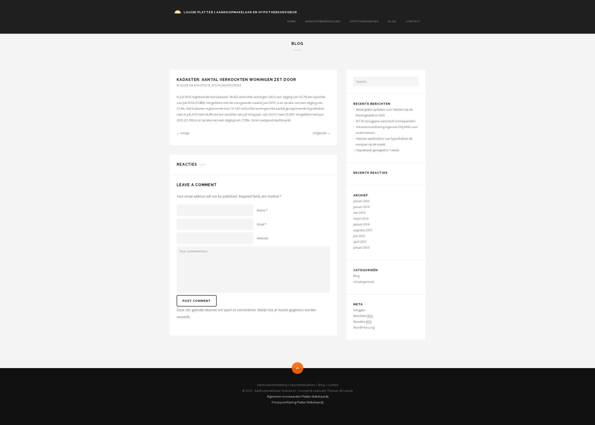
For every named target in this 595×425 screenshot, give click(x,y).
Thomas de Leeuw (340, 391)
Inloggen (359, 310)
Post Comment (196, 301)
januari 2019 (361, 207)
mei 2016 (359, 213)
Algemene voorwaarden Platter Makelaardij (297, 396)
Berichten (363, 316)
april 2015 (360, 242)
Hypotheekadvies (364, 21)
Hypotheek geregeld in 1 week (377, 150)
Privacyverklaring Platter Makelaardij (298, 402)
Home (291, 21)
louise (184, 85)
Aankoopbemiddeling (322, 21)
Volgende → (321, 133)
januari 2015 (361, 248)
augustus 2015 (362, 230)
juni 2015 (359, 236)
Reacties (362, 322)
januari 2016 (361, 224)
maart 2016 (360, 219)
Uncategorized (231, 85)
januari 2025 (361, 201)
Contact (413, 21)
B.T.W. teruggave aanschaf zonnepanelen (386, 121)
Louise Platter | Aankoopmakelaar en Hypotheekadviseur (240, 12)
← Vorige (183, 133)
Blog (392, 21)
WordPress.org (363, 327)
